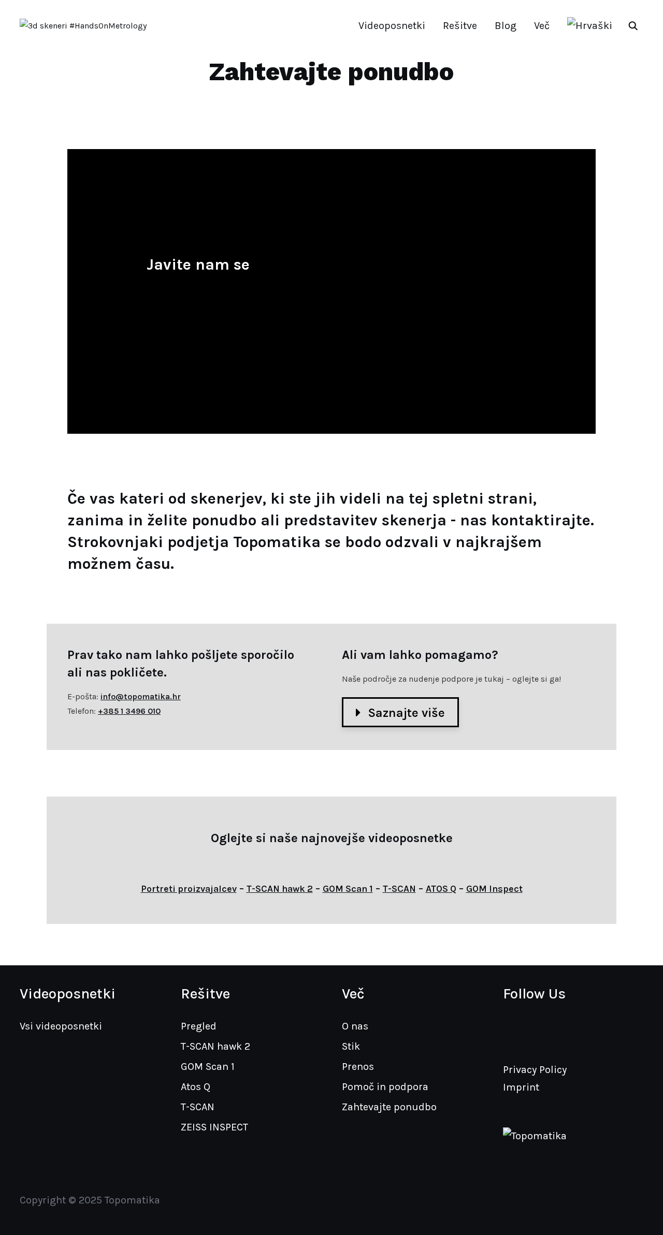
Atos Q (195, 1087)
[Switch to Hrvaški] (589, 25)
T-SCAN (399, 888)
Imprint (521, 1087)
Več (542, 26)
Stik (351, 1046)
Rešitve (460, 26)
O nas (355, 1026)
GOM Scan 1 (348, 888)
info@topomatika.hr (140, 696)
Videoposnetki (391, 26)
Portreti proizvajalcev (189, 888)
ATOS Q (441, 888)
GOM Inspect (494, 888)
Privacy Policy (535, 1070)
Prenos (358, 1066)
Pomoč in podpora (385, 1087)
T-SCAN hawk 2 (280, 888)
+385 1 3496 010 (129, 711)
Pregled (199, 1026)
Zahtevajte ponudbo (389, 1107)
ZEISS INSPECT (214, 1127)
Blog (505, 26)
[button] (400, 712)
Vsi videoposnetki (61, 1026)
